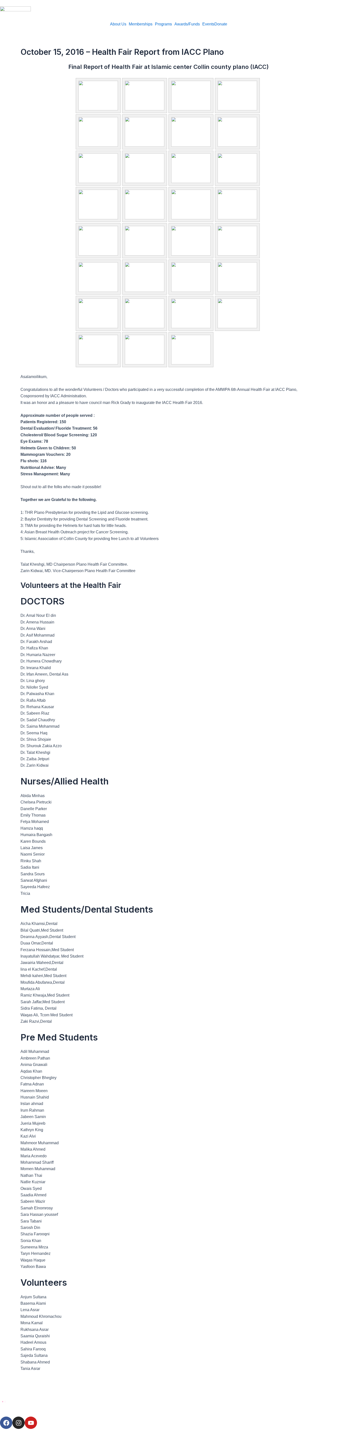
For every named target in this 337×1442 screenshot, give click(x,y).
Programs (163, 24)
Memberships (140, 24)
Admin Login (12, 1432)
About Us (118, 24)
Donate (220, 24)
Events (208, 24)
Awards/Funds (187, 24)
